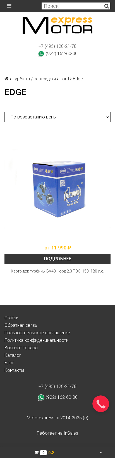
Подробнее (57, 258)
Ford (64, 78)
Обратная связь (20, 325)
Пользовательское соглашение (37, 332)
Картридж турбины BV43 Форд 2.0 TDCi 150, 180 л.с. (57, 271)
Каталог (12, 355)
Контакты (14, 370)
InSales (71, 433)
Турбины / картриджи (34, 78)
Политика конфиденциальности (36, 340)
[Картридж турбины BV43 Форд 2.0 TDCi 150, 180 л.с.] (57, 189)
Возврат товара (21, 347)
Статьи (11, 317)
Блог (9, 362)
